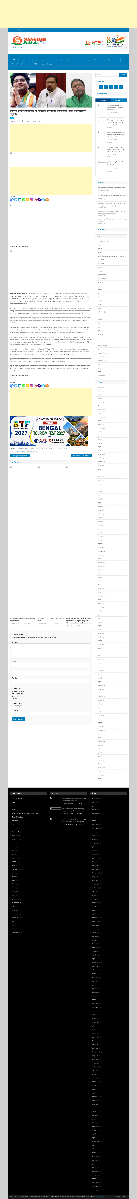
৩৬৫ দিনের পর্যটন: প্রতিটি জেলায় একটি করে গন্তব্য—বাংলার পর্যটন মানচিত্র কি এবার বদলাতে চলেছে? (116, 135)
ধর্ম (12, 64)
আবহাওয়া (89, 60)
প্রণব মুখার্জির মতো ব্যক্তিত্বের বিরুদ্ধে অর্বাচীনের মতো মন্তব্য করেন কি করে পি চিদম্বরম (21, 455)
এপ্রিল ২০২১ (101, 626)
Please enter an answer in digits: (17, 704)
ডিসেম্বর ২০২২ (101, 551)
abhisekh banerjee (22, 448)
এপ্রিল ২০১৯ (101, 715)
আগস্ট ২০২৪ (101, 476)
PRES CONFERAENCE (48, 448)
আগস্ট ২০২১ (101, 611)
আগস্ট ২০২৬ (101, 387)
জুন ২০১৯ (100, 708)
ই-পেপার (96, 60)
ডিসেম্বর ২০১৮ (101, 730)
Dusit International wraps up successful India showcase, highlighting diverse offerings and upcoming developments (79, 621)
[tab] (103, 100)
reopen (100, 249)
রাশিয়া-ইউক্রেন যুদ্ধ (102, 345)
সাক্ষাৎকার (100, 368)
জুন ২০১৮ (100, 752)
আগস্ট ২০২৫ (101, 432)
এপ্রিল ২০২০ (101, 670)
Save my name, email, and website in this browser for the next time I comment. (18, 694)
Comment (15, 642)
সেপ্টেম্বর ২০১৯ (101, 696)
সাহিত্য (99, 372)
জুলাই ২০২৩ (100, 525)
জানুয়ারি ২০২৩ (101, 547)
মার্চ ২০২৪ (100, 495)
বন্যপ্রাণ (82, 60)
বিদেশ (29, 60)
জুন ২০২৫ (100, 439)
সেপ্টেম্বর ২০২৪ (101, 473)
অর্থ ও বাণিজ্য (116, 60)
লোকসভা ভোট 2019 (33, 64)
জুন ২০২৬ (100, 394)
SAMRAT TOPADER (62, 448)
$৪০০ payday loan (103, 241)
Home (118, 1196)
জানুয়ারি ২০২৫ (101, 458)
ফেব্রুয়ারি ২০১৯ (101, 723)
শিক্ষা (99, 364)
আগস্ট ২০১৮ (101, 745)
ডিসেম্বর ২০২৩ (101, 506)
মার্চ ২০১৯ (100, 719)
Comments (119, 100)
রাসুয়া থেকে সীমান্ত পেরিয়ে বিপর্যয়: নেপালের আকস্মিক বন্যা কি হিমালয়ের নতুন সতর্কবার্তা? (115, 108)
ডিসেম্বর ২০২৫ (101, 417)
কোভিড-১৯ (100, 282)
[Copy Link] (27, 199)
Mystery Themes (99, 1196)
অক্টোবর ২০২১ (101, 603)
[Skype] (43, 199)
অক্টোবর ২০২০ (101, 648)
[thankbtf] (49, 431)
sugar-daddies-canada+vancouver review (111, 256)
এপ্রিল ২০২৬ (101, 402)
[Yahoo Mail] (39, 199)
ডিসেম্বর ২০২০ (101, 641)
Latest (103, 100)
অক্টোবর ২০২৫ (101, 424)
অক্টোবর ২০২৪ (101, 469)
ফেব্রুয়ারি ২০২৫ (101, 454)
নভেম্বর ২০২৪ (101, 465)
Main (99, 245)
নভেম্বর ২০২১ (101, 600)
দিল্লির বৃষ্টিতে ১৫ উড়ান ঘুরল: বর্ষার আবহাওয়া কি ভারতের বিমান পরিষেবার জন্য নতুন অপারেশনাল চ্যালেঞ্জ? (115, 149)
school (100, 252)
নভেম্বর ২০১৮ (101, 734)
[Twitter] (15, 199)
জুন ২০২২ (100, 573)
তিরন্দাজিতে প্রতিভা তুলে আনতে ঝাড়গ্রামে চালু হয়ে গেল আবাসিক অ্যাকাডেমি (22, 620)
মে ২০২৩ (100, 532)
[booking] (51, 271)
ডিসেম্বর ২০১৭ (101, 775)
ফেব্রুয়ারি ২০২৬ (101, 409)
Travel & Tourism (47, 64)
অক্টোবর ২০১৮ (101, 737)
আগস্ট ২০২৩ (101, 521)
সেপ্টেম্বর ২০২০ (101, 652)
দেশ (24, 60)
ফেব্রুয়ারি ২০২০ (101, 678)
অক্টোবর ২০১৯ (101, 693)
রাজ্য (35, 60)
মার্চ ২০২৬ (100, 406)
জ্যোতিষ (99, 290)
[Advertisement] (60, 14)
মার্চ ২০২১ (100, 629)
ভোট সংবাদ (100, 334)
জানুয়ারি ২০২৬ (101, 413)
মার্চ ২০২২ (100, 585)
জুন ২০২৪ (100, 484)
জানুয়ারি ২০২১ (101, 637)
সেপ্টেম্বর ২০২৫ (101, 428)
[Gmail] (35, 199)
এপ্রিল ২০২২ (101, 581)
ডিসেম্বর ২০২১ (101, 596)
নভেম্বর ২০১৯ (101, 689)
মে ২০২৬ (100, 398)
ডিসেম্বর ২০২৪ (101, 462)
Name (14, 661)
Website (14, 678)
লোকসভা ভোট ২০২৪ (102, 360)
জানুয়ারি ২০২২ (101, 592)
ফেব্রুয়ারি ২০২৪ (101, 499)
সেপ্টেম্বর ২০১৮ (101, 741)
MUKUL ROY (34, 448)
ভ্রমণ (75, 60)
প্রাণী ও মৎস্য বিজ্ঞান (20, 64)
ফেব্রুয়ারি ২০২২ (101, 588)
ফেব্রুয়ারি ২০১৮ (101, 767)
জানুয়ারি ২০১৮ (101, 771)
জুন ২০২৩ (100, 529)
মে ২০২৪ (100, 488)
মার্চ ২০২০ (100, 674)
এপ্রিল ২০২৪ (101, 491)
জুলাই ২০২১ (100, 614)
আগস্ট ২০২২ (101, 566)
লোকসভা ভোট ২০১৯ (102, 353)
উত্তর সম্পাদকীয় (105, 60)
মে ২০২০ (100, 667)
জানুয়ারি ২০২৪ (101, 503)
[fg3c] (105, 41)
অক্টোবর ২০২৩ (101, 514)
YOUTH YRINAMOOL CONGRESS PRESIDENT (24, 451)
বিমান (99, 331)
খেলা (53, 60)
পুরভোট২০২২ (101, 301)
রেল (47, 60)
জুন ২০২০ (100, 663)
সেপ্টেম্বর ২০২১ (101, 607)
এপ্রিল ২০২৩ (101, 536)
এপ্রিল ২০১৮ (101, 760)
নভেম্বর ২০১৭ (101, 779)
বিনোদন (69, 60)
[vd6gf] (51, 224)
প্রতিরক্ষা (100, 304)
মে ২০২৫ (100, 443)
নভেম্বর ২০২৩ (101, 510)
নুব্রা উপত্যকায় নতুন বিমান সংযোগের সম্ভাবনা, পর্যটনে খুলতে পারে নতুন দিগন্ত (115, 164)
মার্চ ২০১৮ (100, 764)
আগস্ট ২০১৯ (101, 700)
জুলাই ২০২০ (100, 659)
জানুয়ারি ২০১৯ (101, 726)
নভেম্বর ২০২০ (101, 644)
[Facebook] (12, 199)
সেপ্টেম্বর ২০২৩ (101, 517)
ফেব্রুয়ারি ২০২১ (101, 633)
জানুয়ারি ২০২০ (101, 682)
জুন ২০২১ (100, 618)
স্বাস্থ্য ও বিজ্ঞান (60, 60)
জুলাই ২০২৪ (100, 480)
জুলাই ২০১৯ (100, 704)
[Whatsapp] (23, 199)
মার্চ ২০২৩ (100, 540)
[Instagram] (31, 199)
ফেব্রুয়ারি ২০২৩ (101, 544)
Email (14, 670)
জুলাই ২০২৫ (100, 435)
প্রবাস (123, 60)
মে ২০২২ (100, 577)
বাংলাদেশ (42, 60)
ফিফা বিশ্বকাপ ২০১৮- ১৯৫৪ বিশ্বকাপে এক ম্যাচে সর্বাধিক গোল (82, 455)
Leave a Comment (37, 121)
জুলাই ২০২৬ (100, 391)
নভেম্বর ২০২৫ (101, 420)
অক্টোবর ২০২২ (101, 558)
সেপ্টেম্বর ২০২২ (101, 562)
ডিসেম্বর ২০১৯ (101, 685)
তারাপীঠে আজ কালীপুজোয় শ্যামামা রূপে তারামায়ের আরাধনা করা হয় (51, 620)
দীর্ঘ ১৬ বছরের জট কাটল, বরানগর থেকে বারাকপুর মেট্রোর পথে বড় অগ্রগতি (115, 121)
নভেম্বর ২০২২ (101, 555)
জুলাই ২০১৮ (100, 749)
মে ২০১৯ (100, 711)
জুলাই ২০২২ (100, 570)
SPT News (55, 623)
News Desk (25, 121)
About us (124, 1196)
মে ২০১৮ (100, 756)
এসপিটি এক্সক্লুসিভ (15, 60)
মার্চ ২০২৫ (100, 450)
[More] (47, 199)
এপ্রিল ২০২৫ (101, 447)
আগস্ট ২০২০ (101, 655)
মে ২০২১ (100, 622)
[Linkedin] (19, 199)
